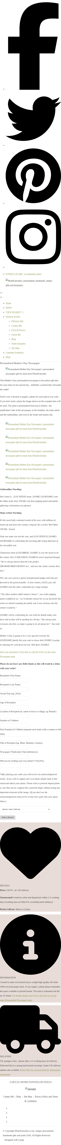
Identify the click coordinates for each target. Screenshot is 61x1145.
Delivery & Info (13, 316)
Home (8, 303)
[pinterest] (33, 203)
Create (21, 1140)
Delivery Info (17, 321)
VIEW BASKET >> (15, 312)
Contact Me (16, 325)
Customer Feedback (15, 352)
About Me (16, 334)
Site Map (15, 348)
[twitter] (33, 145)
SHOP (9, 307)
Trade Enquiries (18, 343)
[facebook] (33, 89)
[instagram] (33, 267)
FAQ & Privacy (18, 330)
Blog (13, 339)
